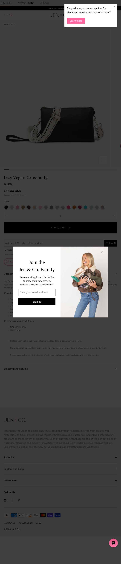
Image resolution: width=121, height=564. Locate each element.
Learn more (76, 20)
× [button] (115, 7)
